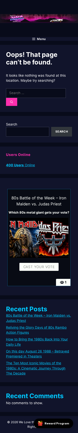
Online (20, 165)
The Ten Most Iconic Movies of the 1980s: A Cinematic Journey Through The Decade (35, 368)
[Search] (11, 102)
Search (11, 124)
